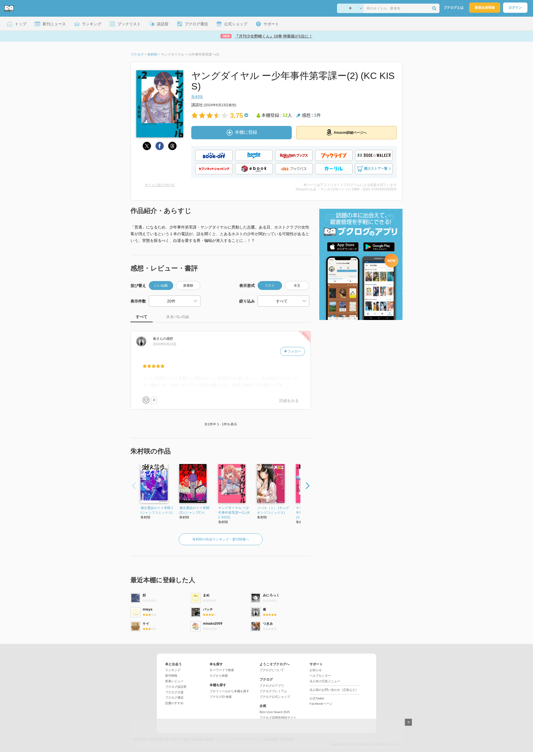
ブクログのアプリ (272, 685)
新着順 (188, 285)
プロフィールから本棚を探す (229, 691)
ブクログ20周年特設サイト (278, 717)
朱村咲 (197, 97)
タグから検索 (219, 675)
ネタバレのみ (177, 316)
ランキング (172, 670)
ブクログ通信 (174, 697)
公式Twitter (317, 698)
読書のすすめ (174, 703)
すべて (141, 316)
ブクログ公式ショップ (275, 696)
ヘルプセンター (320, 675)
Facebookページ (321, 703)
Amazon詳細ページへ (350, 133)
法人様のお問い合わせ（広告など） (334, 689)
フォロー (294, 351)
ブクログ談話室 (176, 686)
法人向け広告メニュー (325, 681)
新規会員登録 (485, 7)
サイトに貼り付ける (160, 185)
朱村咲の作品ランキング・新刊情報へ (220, 539)
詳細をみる (289, 400)
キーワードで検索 (222, 670)
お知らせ (316, 670)
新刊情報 (171, 675)
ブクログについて (272, 670)
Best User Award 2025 (275, 712)
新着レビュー (174, 681)
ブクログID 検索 (221, 696)
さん (158, 339)
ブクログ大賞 (174, 692)
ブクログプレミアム (273, 691)
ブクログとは (454, 7)
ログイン (515, 7)
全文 (297, 285)
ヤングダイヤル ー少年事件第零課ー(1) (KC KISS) (234, 512)
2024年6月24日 (165, 344)
